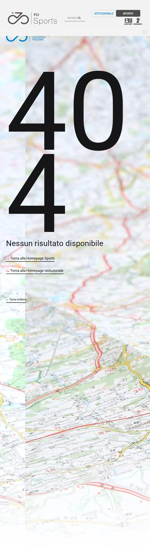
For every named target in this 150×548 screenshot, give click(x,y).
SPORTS (128, 13)
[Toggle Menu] (145, 32)
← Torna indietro (16, 299)
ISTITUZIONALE (103, 13)
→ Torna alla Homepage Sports (30, 258)
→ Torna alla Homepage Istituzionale (34, 271)
